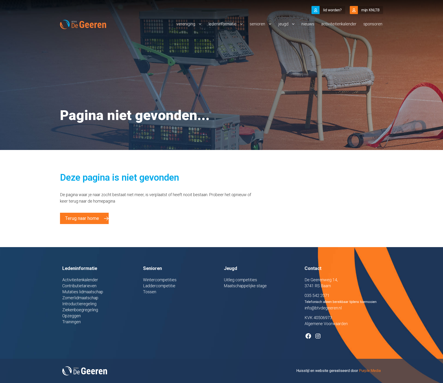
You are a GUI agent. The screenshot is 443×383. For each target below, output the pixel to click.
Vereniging (186, 23)
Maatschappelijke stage (245, 285)
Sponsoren (372, 23)
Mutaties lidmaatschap (82, 291)
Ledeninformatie (222, 23)
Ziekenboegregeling (80, 309)
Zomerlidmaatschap (80, 297)
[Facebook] (308, 336)
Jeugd (283, 23)
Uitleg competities (240, 279)
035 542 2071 (317, 295)
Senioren (257, 23)
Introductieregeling (79, 303)
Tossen (149, 291)
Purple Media (370, 370)
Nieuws (308, 23)
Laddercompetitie (159, 285)
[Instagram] (318, 336)
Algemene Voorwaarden (326, 323)
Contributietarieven (79, 285)
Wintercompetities (160, 279)
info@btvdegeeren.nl (323, 307)
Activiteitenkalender (338, 23)
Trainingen (71, 321)
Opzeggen (71, 315)
